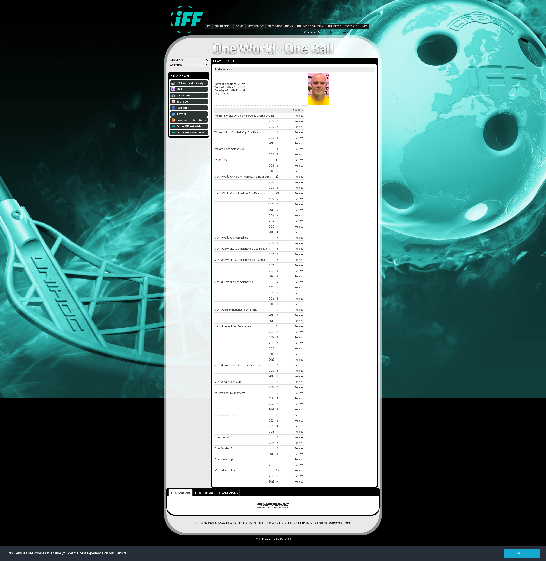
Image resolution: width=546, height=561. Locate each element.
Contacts (309, 32)
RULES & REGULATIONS (280, 26)
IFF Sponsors (180, 492)
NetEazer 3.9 (283, 539)
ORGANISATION (222, 26)
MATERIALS (351, 26)
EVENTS (239, 26)
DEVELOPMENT (255, 26)
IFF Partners (203, 492)
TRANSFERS (334, 26)
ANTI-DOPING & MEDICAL (310, 26)
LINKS (364, 26)
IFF (208, 26)
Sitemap (334, 32)
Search (322, 32)
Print (345, 32)
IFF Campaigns (227, 492)
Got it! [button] (522, 553)
